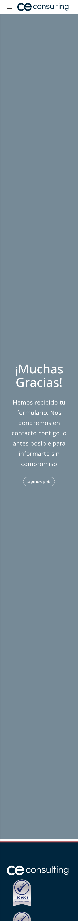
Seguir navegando (39, 481)
